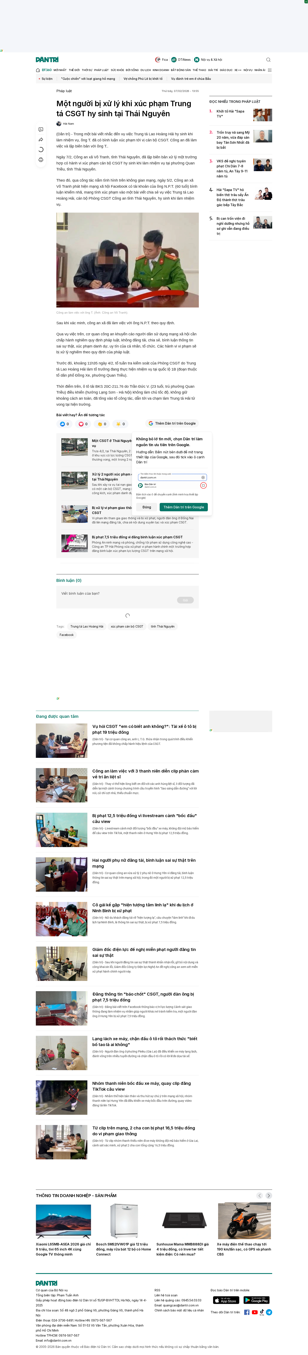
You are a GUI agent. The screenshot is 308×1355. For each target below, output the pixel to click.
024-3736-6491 (62, 1320)
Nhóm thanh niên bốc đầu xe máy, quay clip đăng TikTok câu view (141, 1086)
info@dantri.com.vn (57, 1340)
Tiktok (262, 1312)
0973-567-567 (101, 1320)
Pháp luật (64, 91)
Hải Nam (68, 123)
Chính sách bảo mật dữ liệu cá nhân (179, 1310)
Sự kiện (47, 78)
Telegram (269, 1312)
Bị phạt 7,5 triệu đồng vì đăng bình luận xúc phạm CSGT (137, 537)
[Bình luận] (41, 129)
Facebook (67, 635)
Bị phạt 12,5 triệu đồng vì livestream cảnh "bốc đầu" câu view (144, 818)
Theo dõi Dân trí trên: (225, 1312)
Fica (165, 59)
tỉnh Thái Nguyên (162, 626)
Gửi (185, 600)
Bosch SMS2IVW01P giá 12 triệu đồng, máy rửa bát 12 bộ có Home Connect (123, 1249)
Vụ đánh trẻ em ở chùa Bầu (191, 78)
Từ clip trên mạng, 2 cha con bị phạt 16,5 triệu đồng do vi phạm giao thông (143, 1130)
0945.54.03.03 (191, 1300)
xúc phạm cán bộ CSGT (127, 626)
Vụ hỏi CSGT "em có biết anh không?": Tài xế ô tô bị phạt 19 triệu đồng (144, 729)
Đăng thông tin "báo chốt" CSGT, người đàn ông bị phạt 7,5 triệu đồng (143, 997)
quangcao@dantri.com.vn (181, 1305)
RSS (157, 1290)
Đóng (146, 507)
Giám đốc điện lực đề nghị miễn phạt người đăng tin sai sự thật (144, 952)
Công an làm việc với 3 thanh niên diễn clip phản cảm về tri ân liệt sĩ (145, 774)
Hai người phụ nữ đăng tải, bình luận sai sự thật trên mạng (144, 863)
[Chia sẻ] (41, 139)
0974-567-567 (69, 1335)
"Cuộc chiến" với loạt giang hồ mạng (88, 78)
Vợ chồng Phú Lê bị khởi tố (143, 78)
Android (256, 1300)
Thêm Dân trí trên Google (175, 423)
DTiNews (184, 59)
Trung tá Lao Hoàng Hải (86, 626)
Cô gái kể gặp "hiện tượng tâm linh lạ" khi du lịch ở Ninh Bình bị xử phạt (142, 907)
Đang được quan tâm (57, 716)
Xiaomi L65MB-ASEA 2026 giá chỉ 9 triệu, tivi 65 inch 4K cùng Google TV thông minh (63, 1249)
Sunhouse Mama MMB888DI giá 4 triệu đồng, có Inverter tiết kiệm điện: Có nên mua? (183, 1249)
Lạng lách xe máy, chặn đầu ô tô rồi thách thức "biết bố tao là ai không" (144, 1041)
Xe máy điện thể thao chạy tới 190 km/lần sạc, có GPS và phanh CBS (244, 1249)
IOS (226, 1300)
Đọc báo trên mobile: (230, 1290)
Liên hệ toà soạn (166, 1295)
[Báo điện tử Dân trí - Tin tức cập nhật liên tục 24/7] (47, 60)
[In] (41, 160)
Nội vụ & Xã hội (211, 59)
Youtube (255, 1312)
